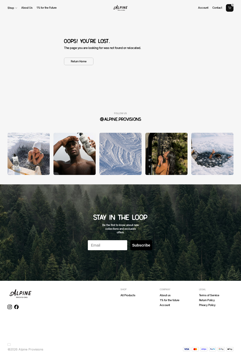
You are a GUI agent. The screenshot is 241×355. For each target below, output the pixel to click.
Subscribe (141, 245)
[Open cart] (229, 8)
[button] (10, 344)
